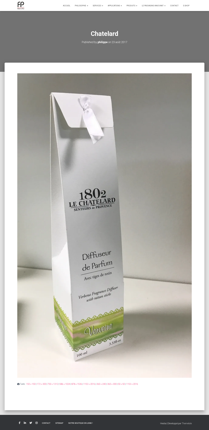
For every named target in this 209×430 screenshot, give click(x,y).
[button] (87, 6)
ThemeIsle (187, 423)
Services (97, 6)
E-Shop (186, 6)
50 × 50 (121, 384)
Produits (131, 6)
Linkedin (25, 422)
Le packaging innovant (153, 6)
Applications (114, 6)
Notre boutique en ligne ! (80, 423)
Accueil (66, 6)
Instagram (36, 422)
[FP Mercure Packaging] (21, 5)
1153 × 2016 (89, 384)
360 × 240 (101, 384)
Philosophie (81, 6)
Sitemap (59, 423)
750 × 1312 (53, 384)
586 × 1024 (65, 384)
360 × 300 (112, 384)
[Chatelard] (104, 225)
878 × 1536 (76, 384)
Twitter (31, 422)
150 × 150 (30, 384)
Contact (174, 6)
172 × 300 (41, 384)
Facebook (19, 422)
